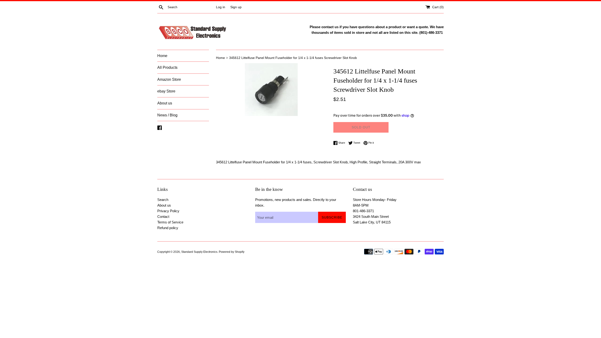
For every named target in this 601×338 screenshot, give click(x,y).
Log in (220, 7)
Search (162, 200)
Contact (163, 217)
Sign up (236, 7)
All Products (167, 67)
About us (164, 103)
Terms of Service (170, 222)
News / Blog (167, 115)
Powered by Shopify (231, 252)
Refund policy (167, 228)
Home (162, 56)
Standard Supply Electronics (199, 252)
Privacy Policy (168, 211)
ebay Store (166, 91)
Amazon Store (169, 79)
